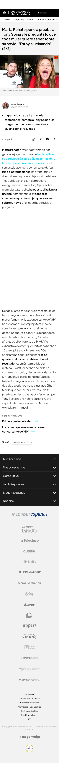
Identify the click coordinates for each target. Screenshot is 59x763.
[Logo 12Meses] (30, 647)
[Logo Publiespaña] (29, 669)
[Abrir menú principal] (54, 12)
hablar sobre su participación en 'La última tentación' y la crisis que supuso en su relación (28, 158)
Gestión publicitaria (29, 715)
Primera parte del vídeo (17, 421)
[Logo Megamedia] (31, 737)
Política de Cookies (29, 711)
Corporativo (11, 475)
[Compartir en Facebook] (54, 139)
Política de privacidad (29, 702)
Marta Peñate (17, 104)
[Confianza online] (29, 751)
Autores (30, 20)
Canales (6, 20)
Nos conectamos (14, 467)
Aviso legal (29, 694)
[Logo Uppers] (29, 626)
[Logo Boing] (29, 594)
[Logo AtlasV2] (29, 658)
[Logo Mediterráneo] (29, 679)
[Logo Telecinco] (29, 540)
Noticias (8, 501)
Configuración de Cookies (29, 707)
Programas (19, 20)
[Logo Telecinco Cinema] (29, 636)
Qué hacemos (12, 459)
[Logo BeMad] (29, 615)
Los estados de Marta (22, 442)
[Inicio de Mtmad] (4, 12)
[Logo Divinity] (29, 562)
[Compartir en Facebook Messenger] (47, 139)
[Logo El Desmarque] (30, 572)
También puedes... (14, 484)
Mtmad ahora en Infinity (48, 20)
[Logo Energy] (29, 604)
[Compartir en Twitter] (40, 139)
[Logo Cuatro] (29, 551)
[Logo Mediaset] (29, 516)
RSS (29, 719)
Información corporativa (29, 698)
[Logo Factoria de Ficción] (29, 583)
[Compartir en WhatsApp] (33, 139)
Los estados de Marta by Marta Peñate (20, 13)
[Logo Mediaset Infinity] (29, 530)
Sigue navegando (14, 492)
